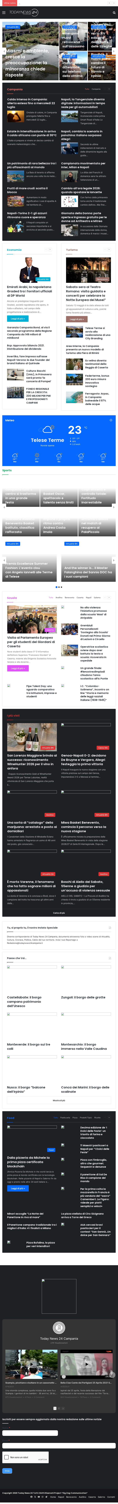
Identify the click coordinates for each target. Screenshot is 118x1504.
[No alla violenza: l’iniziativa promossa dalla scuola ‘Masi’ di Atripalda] (62, 607)
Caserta (80, 597)
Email (6, 1440)
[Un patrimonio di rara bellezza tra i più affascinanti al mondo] (15, 176)
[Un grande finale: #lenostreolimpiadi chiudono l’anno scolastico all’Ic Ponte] (62, 667)
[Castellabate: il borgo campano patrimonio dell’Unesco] (32, 979)
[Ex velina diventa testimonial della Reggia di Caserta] (74, 364)
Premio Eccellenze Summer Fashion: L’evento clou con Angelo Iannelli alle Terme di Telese (29, 570)
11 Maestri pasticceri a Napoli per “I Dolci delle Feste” (94, 1149)
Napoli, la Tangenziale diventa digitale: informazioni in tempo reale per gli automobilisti (83, 103)
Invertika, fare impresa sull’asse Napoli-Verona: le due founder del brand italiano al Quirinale (28, 360)
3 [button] (61, 587)
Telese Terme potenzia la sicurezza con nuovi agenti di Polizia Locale (101, 65)
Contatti (111, 1497)
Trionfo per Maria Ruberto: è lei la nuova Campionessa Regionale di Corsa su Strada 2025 (58, 492)
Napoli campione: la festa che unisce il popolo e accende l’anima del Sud (96, 525)
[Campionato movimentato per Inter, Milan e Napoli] (69, 176)
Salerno (97, 597)
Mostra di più (59, 1100)
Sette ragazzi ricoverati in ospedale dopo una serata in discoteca (72, 35)
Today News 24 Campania (59, 1338)
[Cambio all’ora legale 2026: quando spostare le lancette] (69, 201)
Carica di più (59, 913)
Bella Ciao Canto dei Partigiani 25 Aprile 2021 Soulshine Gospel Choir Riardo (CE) (87, 1382)
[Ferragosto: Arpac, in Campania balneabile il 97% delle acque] (74, 397)
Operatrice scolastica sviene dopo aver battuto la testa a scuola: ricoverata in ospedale (94, 653)
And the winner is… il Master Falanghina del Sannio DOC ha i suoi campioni (88, 572)
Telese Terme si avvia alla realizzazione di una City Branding (97, 333)
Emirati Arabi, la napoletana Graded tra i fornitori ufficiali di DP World (29, 291)
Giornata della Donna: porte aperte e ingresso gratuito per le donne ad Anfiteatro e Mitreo (84, 217)
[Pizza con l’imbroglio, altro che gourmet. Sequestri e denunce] (62, 1159)
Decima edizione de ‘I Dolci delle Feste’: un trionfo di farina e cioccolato (93, 1133)
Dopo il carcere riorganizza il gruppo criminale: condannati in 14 (101, 33)
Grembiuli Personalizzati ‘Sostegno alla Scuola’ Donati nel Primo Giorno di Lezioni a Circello (95, 632)
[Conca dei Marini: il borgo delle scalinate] (86, 1069)
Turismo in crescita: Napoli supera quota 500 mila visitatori (73, 65)
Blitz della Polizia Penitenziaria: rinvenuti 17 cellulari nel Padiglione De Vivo (29, 66)
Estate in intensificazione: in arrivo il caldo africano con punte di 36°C (32, 133)
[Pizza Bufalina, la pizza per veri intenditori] (8, 1242)
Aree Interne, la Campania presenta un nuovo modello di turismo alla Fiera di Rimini (85, 349)
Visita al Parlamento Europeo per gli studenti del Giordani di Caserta (31, 641)
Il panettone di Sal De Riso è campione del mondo (93, 1178)
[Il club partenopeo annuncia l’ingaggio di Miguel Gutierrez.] (21, 521)
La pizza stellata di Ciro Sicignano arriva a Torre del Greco (82, 1215)
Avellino (10, 27)
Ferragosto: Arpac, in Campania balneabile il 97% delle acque (97, 399)
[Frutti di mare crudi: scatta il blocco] (15, 201)
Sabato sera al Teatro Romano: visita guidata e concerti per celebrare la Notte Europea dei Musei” (86, 293)
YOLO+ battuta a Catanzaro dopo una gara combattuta (94, 496)
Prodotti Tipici (86, 1117)
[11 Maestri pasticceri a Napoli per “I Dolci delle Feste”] (62, 1144)
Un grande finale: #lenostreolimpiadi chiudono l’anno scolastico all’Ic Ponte (94, 673)
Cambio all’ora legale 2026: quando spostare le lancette (81, 190)
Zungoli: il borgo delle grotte (83, 997)
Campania (96, 89)
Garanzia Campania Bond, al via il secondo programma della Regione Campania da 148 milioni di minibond (29, 333)
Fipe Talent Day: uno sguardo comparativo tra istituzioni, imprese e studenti (41, 691)
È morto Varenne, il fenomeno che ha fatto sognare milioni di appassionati (31, 886)
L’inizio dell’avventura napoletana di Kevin (55, 525)
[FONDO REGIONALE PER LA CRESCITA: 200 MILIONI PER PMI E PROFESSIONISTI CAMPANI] (15, 392)
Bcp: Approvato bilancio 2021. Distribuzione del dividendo (25, 347)
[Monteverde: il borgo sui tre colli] (32, 1027)
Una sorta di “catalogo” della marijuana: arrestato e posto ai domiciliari (32, 826)
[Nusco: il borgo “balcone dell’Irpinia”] (32, 1069)
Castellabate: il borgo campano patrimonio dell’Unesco (24, 1001)
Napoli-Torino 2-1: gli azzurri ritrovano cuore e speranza (27, 215)
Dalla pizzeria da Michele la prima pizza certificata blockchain (28, 1162)
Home (53, 1497)
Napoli (88, 597)
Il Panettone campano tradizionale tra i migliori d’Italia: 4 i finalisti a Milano (32, 1226)
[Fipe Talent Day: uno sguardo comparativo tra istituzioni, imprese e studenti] (8, 685)
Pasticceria (65, 1117)
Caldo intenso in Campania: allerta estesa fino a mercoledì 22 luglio (31, 103)
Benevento (69, 597)
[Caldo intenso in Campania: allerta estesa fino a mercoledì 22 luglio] (15, 116)
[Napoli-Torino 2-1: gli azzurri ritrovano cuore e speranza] (15, 226)
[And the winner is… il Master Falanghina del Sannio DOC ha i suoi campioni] (88, 560)
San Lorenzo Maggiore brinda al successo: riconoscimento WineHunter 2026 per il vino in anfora (32, 762)
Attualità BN (12, 544)
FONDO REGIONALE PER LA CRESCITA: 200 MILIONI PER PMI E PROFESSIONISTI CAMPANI (38, 396)
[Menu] (3, 13)
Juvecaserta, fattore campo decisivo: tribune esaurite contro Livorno (18, 494)
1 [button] (56, 587)
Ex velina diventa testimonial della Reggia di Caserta (96, 364)
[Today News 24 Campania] (23, 12)
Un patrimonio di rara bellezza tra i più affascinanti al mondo (31, 165)
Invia (7, 1471)
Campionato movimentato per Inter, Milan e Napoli (83, 165)
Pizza (75, 1117)
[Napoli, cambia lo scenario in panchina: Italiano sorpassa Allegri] (69, 148)
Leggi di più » (18, 318)
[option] (59, 51)
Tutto (87, 89)
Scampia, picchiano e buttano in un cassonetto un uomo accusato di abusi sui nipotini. (31, 1382)
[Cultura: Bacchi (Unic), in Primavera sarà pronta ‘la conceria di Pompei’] (15, 374)
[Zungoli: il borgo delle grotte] (86, 979)
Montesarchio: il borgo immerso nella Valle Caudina (84, 1046)
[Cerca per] (114, 13)
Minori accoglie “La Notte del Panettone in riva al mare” (25, 1215)
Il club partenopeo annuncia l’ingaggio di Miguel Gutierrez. (20, 525)
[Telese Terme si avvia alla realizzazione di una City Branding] (74, 332)
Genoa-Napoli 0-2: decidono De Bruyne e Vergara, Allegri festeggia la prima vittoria (83, 759)
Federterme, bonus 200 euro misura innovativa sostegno (97, 381)
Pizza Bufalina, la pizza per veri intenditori (40, 1244)
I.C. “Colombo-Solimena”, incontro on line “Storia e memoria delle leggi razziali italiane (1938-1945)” (94, 693)
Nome (6, 1428)
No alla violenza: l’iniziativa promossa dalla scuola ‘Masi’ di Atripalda (93, 613)
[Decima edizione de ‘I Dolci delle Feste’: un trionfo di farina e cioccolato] (62, 1127)
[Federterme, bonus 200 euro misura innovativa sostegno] (74, 379)
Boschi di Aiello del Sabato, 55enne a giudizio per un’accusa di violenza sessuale (85, 886)
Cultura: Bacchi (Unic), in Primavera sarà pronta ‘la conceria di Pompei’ (38, 376)
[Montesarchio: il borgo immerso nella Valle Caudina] (86, 1027)
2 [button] (59, 587)
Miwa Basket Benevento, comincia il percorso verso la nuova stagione (52, 3)
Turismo (72, 250)
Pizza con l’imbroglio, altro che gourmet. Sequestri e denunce (93, 1163)
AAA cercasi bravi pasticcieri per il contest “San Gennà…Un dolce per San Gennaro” (95, 1230)
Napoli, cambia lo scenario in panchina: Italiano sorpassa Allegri (81, 135)
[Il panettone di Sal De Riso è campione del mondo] (62, 1174)
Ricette (97, 1117)
